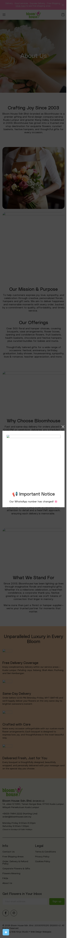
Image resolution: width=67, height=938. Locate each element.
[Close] (63, 427)
